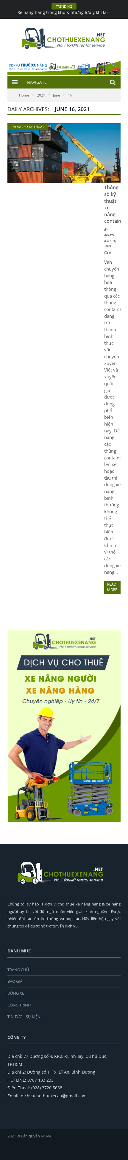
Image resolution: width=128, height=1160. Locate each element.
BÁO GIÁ (14, 981)
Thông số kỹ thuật (27, 126)
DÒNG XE (15, 993)
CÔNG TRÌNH (19, 1005)
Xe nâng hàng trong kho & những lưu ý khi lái (63, 12)
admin (109, 235)
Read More (112, 587)
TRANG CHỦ (18, 969)
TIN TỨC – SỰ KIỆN (23, 1016)
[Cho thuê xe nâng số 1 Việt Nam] (64, 37)
